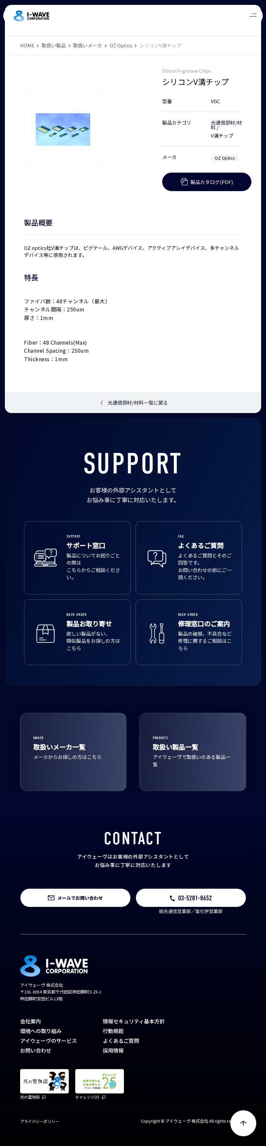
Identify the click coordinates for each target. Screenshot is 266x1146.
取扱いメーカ (87, 45)
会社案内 (30, 1021)
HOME (27, 45)
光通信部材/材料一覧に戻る (133, 402)
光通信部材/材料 (226, 125)
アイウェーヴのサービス (48, 1040)
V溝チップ (222, 135)
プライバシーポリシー (39, 1121)
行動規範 (113, 1031)
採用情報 (113, 1050)
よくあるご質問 (121, 1040)
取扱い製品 (54, 45)
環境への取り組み (41, 1031)
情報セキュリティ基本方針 (134, 1021)
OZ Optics (121, 45)
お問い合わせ (35, 1050)
